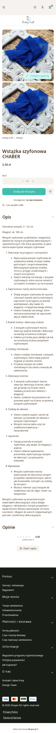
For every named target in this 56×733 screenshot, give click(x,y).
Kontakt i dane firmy (13, 680)
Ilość (4, 175)
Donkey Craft (7, 138)
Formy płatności (10, 630)
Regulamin (8, 590)
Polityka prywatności (13, 660)
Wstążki (19, 138)
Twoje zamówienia (12, 605)
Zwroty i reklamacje (13, 585)
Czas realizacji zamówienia (16, 639)
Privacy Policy (10, 712)
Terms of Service (12, 717)
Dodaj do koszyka (24, 191)
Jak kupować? (9, 664)
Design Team (9, 685)
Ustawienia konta (11, 610)
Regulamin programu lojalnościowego (22, 655)
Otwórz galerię (40, 76)
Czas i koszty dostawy (14, 635)
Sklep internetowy (24, 729)
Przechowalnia (10, 615)
